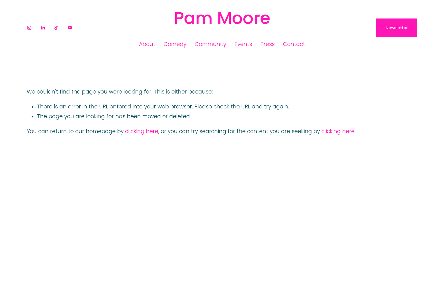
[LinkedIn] (42, 27)
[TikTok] (56, 27)
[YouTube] (69, 27)
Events (243, 44)
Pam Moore (222, 18)
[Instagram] (29, 27)
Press (268, 44)
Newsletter (397, 27)
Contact (294, 44)
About (147, 44)
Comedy (175, 44)
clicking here (141, 131)
